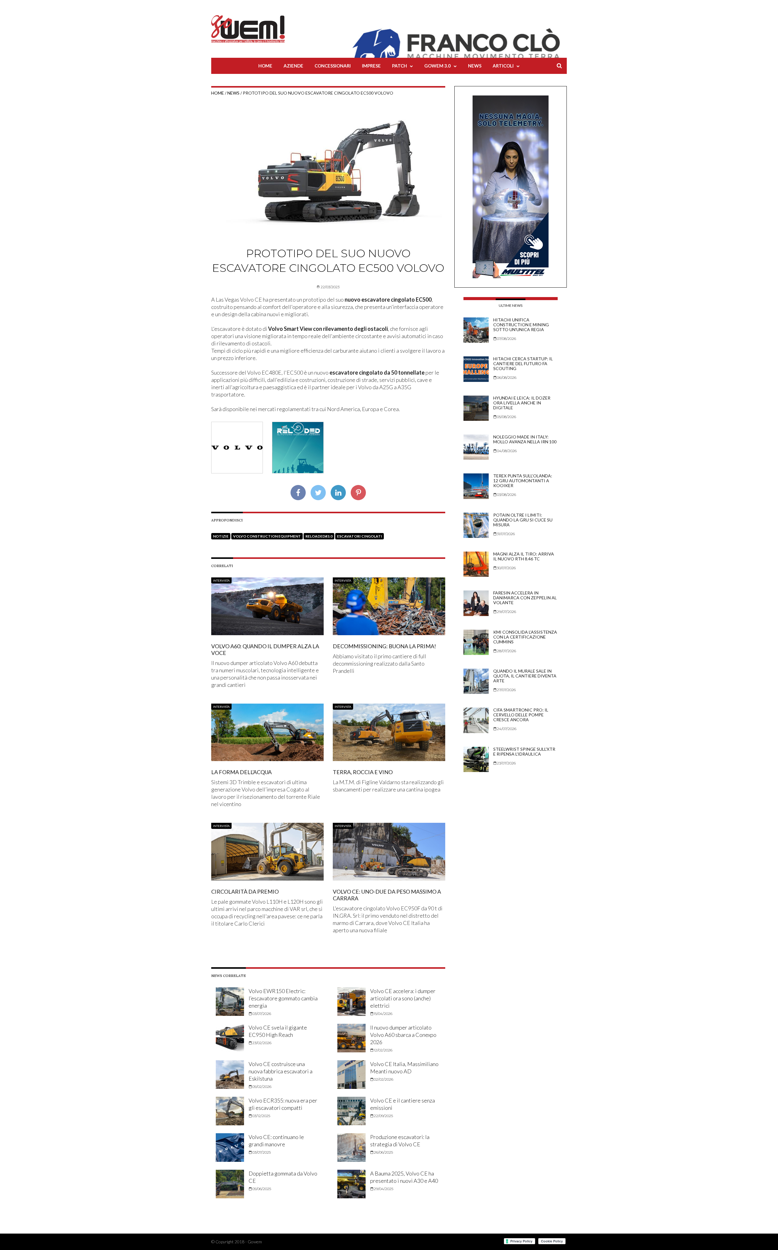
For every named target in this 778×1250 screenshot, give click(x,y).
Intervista (221, 580)
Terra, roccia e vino (363, 772)
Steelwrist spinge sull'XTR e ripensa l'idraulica (524, 751)
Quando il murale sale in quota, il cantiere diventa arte (524, 675)
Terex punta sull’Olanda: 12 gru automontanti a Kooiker (522, 480)
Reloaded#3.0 (318, 536)
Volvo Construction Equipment (267, 536)
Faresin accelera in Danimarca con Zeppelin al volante (525, 597)
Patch (399, 65)
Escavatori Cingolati (359, 536)
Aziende (293, 65)
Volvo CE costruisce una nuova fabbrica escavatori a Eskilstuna (280, 1071)
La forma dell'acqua (241, 772)
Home (265, 65)
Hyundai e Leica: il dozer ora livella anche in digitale (521, 402)
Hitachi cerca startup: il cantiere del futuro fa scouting (523, 363)
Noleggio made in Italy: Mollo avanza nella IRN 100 (524, 439)
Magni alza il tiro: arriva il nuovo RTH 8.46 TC (523, 556)
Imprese (371, 65)
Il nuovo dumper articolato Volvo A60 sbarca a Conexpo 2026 (403, 1034)
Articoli (503, 65)
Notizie (221, 536)
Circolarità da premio (245, 891)
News (474, 65)
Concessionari (333, 65)
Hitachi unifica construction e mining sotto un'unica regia (521, 324)
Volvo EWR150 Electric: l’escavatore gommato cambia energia (283, 998)
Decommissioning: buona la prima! (384, 646)
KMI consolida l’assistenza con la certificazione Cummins (525, 636)
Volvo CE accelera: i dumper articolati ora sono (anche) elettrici (402, 998)
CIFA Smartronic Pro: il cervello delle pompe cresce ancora (520, 714)
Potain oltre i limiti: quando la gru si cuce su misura (523, 519)
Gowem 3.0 (437, 65)
